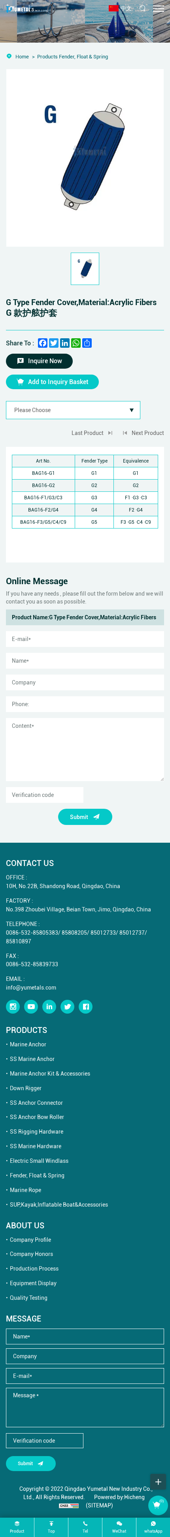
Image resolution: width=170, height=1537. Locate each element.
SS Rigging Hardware (36, 1131)
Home (22, 56)
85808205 (74, 932)
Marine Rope (25, 1190)
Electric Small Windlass (39, 1160)
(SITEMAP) (99, 1505)
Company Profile (30, 1239)
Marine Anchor (28, 1044)
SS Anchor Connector (36, 1102)
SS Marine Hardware (35, 1146)
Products (47, 56)
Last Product (88, 433)
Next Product (148, 433)
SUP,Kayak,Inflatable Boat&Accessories (59, 1204)
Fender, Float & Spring (37, 1175)
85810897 (18, 941)
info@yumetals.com (31, 987)
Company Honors (31, 1254)
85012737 (132, 932)
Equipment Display (33, 1283)
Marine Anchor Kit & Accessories (50, 1073)
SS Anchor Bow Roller (37, 1117)
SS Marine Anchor (32, 1059)
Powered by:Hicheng (119, 1497)
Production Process (34, 1268)
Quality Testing (28, 1297)
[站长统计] (69, 1505)
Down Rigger (26, 1088)
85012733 (103, 932)
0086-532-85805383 (32, 932)
